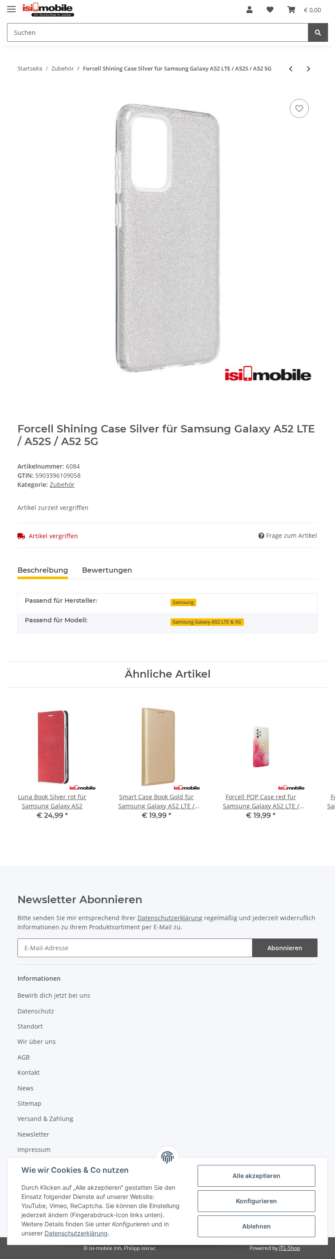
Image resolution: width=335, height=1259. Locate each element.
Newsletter (33, 1134)
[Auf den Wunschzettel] (299, 108)
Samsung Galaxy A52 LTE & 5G (207, 622)
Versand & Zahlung (45, 1118)
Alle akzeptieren (256, 1175)
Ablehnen (256, 1226)
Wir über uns (36, 1041)
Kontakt (28, 1072)
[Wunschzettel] (270, 9)
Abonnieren (284, 948)
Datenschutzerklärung (169, 918)
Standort (30, 1026)
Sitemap (29, 1103)
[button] (249, 9)
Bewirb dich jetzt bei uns (53, 995)
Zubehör (62, 484)
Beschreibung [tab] (42, 570)
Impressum (34, 1149)
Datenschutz (35, 1011)
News (25, 1088)
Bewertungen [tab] (107, 570)
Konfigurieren (256, 1201)
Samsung (183, 602)
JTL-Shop (289, 1248)
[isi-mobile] (48, 10)
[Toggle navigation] (11, 5)
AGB (23, 1057)
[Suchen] (318, 32)
